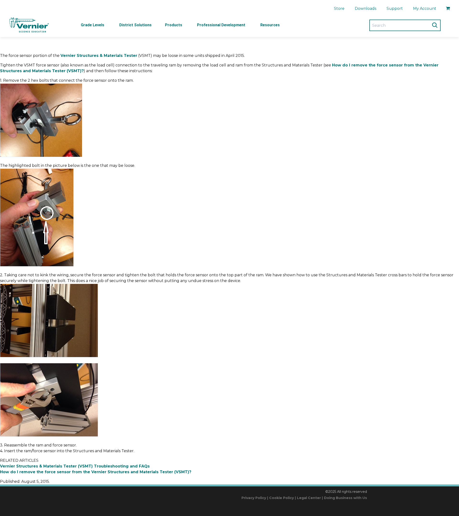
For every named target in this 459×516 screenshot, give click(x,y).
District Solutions (135, 25)
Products (173, 25)
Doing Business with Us (345, 498)
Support (395, 8)
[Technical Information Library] (28, 25)
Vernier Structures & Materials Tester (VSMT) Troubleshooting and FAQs (75, 466)
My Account (424, 8)
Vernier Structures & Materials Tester (98, 55)
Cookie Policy (281, 498)
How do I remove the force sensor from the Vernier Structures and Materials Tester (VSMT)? (95, 472)
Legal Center (309, 498)
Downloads (365, 8)
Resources (270, 25)
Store (339, 8)
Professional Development (221, 25)
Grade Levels (92, 25)
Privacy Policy (253, 498)
